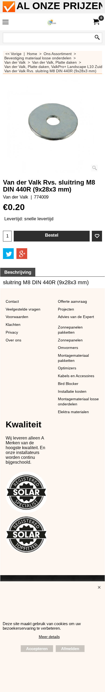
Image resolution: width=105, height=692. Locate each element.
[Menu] (5, 22)
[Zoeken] (97, 38)
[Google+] (21, 253)
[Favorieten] (97, 236)
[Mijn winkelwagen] (96, 22)
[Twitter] (8, 253)
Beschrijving (17, 272)
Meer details (49, 637)
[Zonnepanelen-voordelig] (51, 22)
